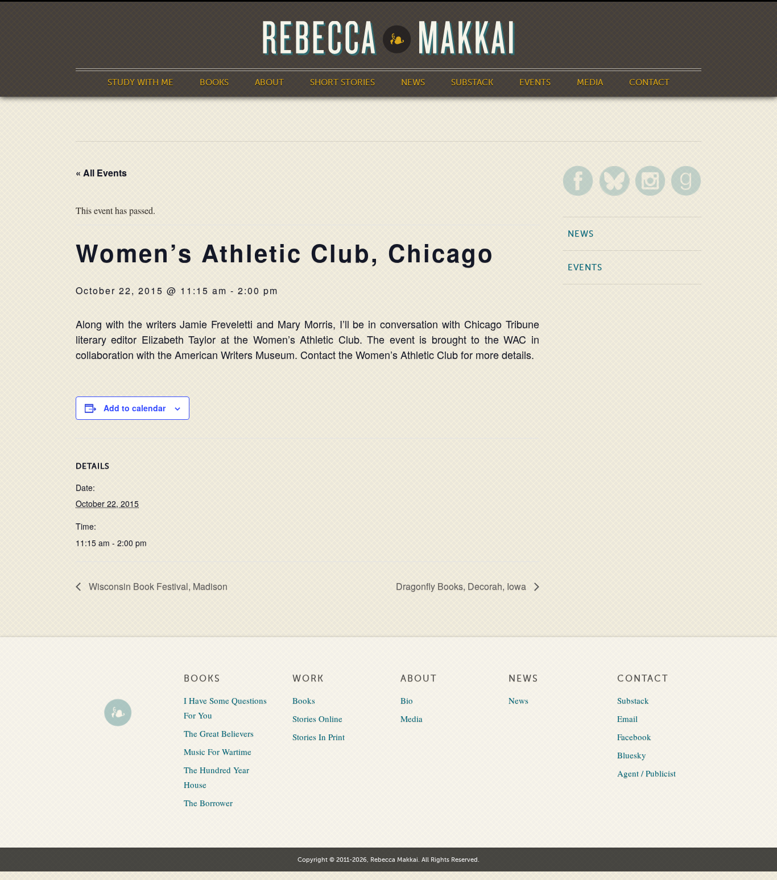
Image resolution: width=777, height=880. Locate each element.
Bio (406, 700)
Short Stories (342, 82)
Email (627, 718)
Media (590, 82)
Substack (472, 82)
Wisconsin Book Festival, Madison (157, 586)
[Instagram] (650, 181)
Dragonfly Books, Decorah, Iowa (462, 586)
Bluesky (631, 755)
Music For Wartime (217, 751)
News (413, 82)
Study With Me (140, 82)
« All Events (101, 172)
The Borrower (208, 802)
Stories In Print (318, 736)
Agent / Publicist (646, 773)
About (269, 82)
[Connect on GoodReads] (686, 181)
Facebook (634, 736)
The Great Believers (219, 733)
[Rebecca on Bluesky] (614, 181)
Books (214, 82)
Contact (649, 82)
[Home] (388, 38)
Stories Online (317, 718)
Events (535, 82)
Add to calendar (135, 408)
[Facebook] (578, 181)
